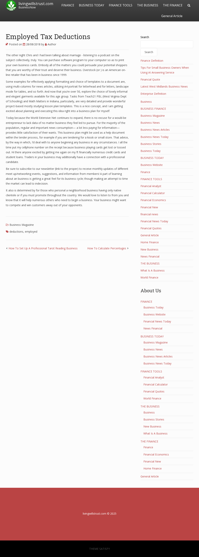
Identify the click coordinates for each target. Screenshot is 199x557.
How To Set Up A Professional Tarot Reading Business (43, 248)
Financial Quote (150, 79)
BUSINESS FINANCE (153, 108)
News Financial (150, 256)
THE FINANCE (172, 5)
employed (31, 231)
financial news (149, 214)
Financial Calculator (153, 193)
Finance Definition (152, 60)
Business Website (152, 165)
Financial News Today (154, 221)
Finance (145, 172)
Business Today (151, 151)
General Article (171, 16)
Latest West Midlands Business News (164, 86)
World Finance (149, 277)
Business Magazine (22, 225)
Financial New (149, 207)
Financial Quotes (151, 228)
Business (146, 101)
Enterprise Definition (153, 93)
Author (51, 44)
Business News (150, 122)
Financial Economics (153, 200)
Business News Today (154, 137)
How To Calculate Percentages (106, 248)
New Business (149, 249)
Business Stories (151, 144)
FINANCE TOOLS (120, 5)
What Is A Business (153, 270)
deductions (16, 231)
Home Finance (150, 242)
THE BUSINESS (147, 5)
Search (145, 37)
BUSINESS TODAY (91, 5)
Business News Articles (155, 129)
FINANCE (67, 5)
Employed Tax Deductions (48, 36)
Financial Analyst (151, 186)
